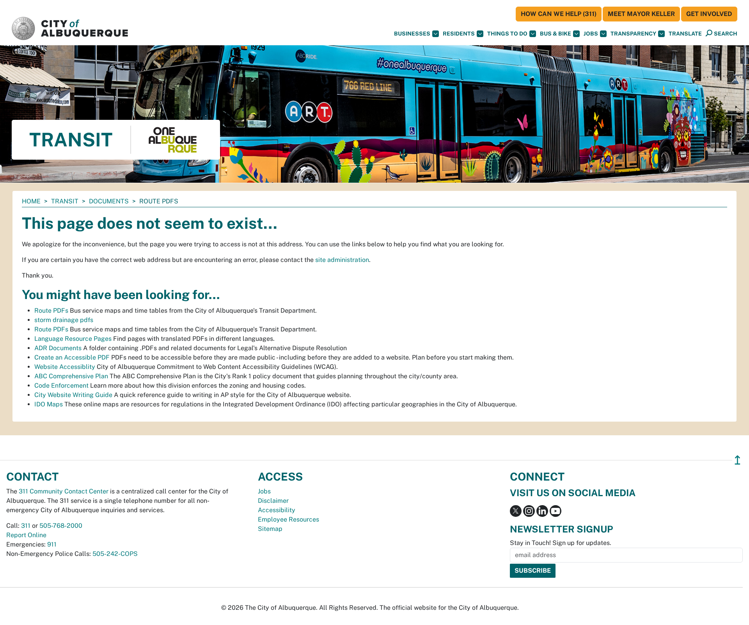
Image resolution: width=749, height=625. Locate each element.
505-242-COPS (115, 553)
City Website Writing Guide (73, 395)
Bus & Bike (555, 33)
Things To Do (507, 33)
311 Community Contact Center (63, 491)
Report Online (26, 535)
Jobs (591, 33)
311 (25, 525)
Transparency (633, 33)
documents (109, 201)
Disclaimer (273, 500)
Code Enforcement (61, 385)
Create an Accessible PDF (72, 357)
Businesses (412, 33)
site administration (342, 260)
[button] (685, 34)
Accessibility (276, 510)
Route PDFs (51, 310)
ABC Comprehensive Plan (71, 376)
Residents (459, 33)
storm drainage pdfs (63, 320)
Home (31, 201)
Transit (64, 201)
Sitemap (270, 528)
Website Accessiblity (64, 366)
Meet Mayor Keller (641, 14)
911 (52, 544)
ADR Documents (58, 348)
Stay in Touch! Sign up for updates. (560, 543)
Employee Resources (288, 519)
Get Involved (709, 14)
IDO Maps (48, 404)
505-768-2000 (60, 525)
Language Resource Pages (73, 338)
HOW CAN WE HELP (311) (558, 14)
